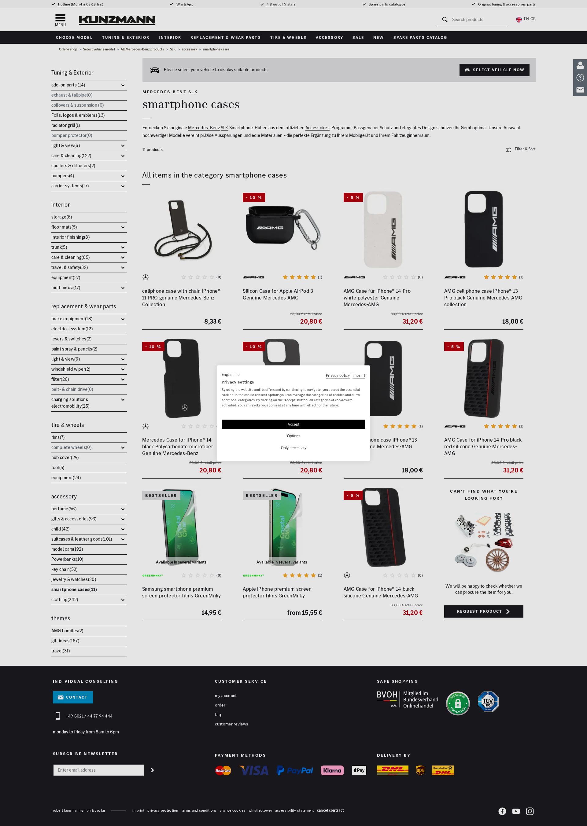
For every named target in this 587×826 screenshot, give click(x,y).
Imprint (359, 375)
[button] (231, 374)
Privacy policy (338, 375)
